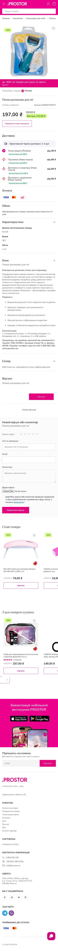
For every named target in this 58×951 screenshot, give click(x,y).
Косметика (18, 18)
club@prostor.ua (13, 865)
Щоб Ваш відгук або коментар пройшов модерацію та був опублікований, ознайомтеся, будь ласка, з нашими (29, 499)
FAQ (4, 827)
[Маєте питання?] (51, 937)
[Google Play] (39, 719)
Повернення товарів (11, 811)
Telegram (18, 897)
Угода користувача (10, 814)
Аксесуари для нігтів (35, 18)
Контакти (6, 818)
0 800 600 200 (12, 857)
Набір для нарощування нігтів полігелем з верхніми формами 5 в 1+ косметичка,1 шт (21, 655)
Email (4, 454)
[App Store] (19, 719)
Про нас (5, 824)
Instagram (11, 897)
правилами (18, 502)
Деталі (5, 85)
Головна (6, 18)
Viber (25, 897)
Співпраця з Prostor (10, 844)
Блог (4, 821)
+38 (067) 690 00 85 (14, 861)
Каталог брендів (9, 831)
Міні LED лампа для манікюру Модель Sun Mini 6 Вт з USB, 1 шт (20, 570)
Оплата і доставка (10, 808)
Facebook (5, 897)
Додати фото (8, 487)
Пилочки (53, 18)
